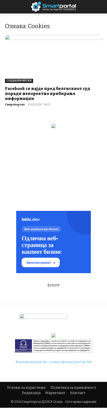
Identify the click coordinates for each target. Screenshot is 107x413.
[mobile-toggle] (8, 6)
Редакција (31, 393)
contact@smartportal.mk (70, 362)
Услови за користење (26, 388)
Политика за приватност (73, 388)
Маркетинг (55, 393)
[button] (100, 6)
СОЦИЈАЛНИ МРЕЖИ (19, 80)
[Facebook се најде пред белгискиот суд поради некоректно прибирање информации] (53, 59)
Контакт (77, 393)
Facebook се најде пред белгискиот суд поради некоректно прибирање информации (47, 93)
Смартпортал (15, 104)
